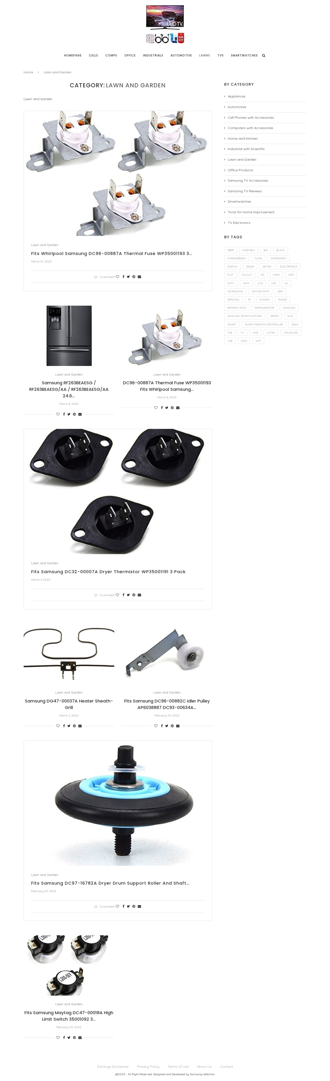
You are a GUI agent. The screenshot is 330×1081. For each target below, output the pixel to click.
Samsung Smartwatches (244, 316)
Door (250, 266)
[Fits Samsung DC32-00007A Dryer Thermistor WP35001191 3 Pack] (118, 491)
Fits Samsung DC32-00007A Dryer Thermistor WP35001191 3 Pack (108, 572)
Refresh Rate (236, 308)
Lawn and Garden (44, 245)
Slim (290, 316)
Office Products (240, 170)
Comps (111, 55)
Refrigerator (264, 308)
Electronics (288, 266)
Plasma (265, 299)
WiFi (258, 341)
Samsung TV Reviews (245, 191)
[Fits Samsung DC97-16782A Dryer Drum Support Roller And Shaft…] (118, 803)
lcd (260, 283)
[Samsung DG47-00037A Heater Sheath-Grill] (69, 654)
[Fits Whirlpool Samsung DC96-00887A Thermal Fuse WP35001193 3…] (118, 173)
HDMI (276, 274)
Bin (266, 250)
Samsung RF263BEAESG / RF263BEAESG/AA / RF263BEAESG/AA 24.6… (69, 389)
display (232, 266)
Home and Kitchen (243, 138)
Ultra (271, 332)
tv (242, 332)
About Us (204, 1066)
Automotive (181, 55)
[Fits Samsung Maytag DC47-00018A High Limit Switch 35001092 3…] (69, 965)
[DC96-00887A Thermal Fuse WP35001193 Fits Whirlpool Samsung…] (167, 336)
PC (249, 299)
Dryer (266, 266)
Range (282, 299)
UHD (255, 332)
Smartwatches (244, 55)
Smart (231, 324)
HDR (291, 274)
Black (280, 250)
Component (279, 258)
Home (28, 72)
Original (233, 299)
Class (258, 258)
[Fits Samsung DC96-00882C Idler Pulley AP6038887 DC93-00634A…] (167, 654)
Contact (226, 1066)
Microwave (235, 291)
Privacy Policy (148, 1066)
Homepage (73, 55)
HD (262, 274)
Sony (295, 324)
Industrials (153, 55)
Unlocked (291, 332)
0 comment (107, 277)
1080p (230, 250)
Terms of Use (178, 1066)
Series (274, 316)
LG (286, 283)
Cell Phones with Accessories (251, 117)
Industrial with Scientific (246, 149)
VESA (244, 341)
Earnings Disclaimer (113, 1066)
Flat (230, 274)
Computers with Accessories (250, 128)
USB (229, 341)
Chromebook (236, 258)
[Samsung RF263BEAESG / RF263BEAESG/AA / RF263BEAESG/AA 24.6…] (69, 336)
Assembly (248, 250)
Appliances (236, 96)
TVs (220, 55)
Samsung (289, 308)
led (273, 283)
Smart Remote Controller (264, 324)
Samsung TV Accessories (248, 180)
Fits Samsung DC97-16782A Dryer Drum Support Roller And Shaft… (110, 883)
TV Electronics (239, 222)
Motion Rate (260, 291)
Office (130, 55)
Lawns (204, 55)
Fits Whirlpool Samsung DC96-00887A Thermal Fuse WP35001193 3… (111, 253)
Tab (229, 332)
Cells (93, 55)
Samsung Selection (202, 1074)
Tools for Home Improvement (251, 212)
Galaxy (247, 274)
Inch (246, 283)
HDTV (231, 283)
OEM (280, 291)
